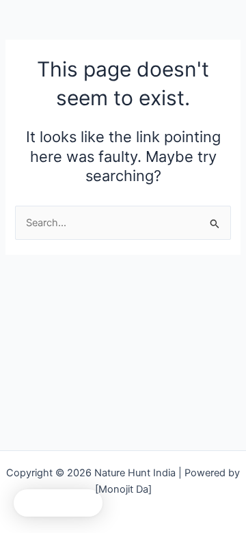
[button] (58, 503)
